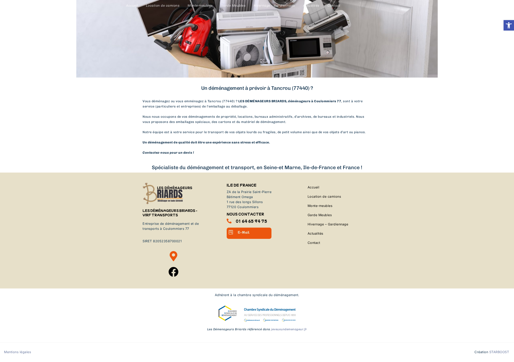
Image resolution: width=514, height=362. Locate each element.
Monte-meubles (200, 5)
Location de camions (163, 5)
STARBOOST (499, 352)
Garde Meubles (233, 5)
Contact (334, 5)
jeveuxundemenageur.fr (289, 329)
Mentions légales (17, 352)
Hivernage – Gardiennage (274, 5)
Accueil (132, 5)
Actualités (311, 5)
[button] (509, 25)
